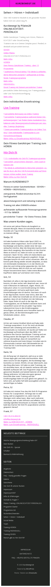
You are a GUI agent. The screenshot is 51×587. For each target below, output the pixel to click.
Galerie (6, 479)
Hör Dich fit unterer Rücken (14, 486)
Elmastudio (33, 573)
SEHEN (6, 49)
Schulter (7, 451)
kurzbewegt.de (26, 3)
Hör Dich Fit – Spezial (12, 447)
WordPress (30, 569)
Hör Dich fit (10, 152)
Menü (5, 3)
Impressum (8, 489)
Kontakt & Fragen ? (11, 500)
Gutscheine (8, 482)
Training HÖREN (10, 527)
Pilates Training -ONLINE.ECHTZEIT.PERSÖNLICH (23, 503)
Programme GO (10, 510)
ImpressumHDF (10, 493)
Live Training (11, 107)
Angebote (7, 469)
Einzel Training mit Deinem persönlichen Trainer (23, 87)
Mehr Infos (8, 59)
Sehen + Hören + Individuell (14, 517)
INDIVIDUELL (9, 84)
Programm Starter (11, 507)
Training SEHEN (10, 534)
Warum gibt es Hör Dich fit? (14, 538)
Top (25, 580)
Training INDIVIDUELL (12, 531)
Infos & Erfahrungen (11, 496)
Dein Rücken (8, 444)
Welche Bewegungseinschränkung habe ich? (20, 440)
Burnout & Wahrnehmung (13, 454)
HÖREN (7, 62)
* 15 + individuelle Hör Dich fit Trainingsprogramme (25, 158)
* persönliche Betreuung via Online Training (21, 114)
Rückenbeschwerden (11, 513)
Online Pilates (9, 53)
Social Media (8, 520)
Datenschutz (8, 472)
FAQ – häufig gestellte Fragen (15, 476)
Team (6, 524)
